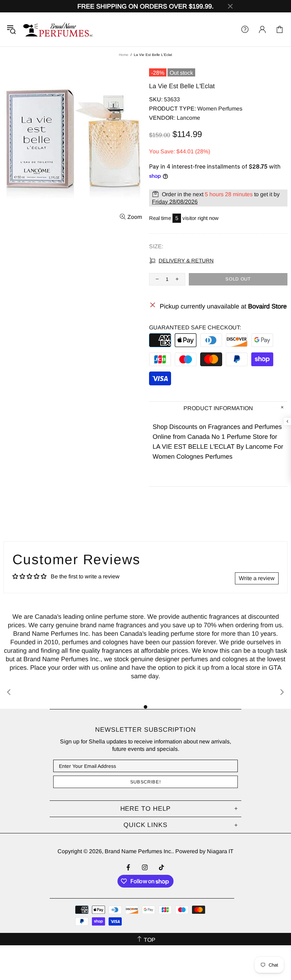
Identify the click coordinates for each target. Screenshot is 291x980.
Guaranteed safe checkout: (195, 327)
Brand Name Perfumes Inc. (58, 29)
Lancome (188, 118)
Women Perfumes (219, 109)
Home (123, 55)
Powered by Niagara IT (204, 851)
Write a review (257, 578)
